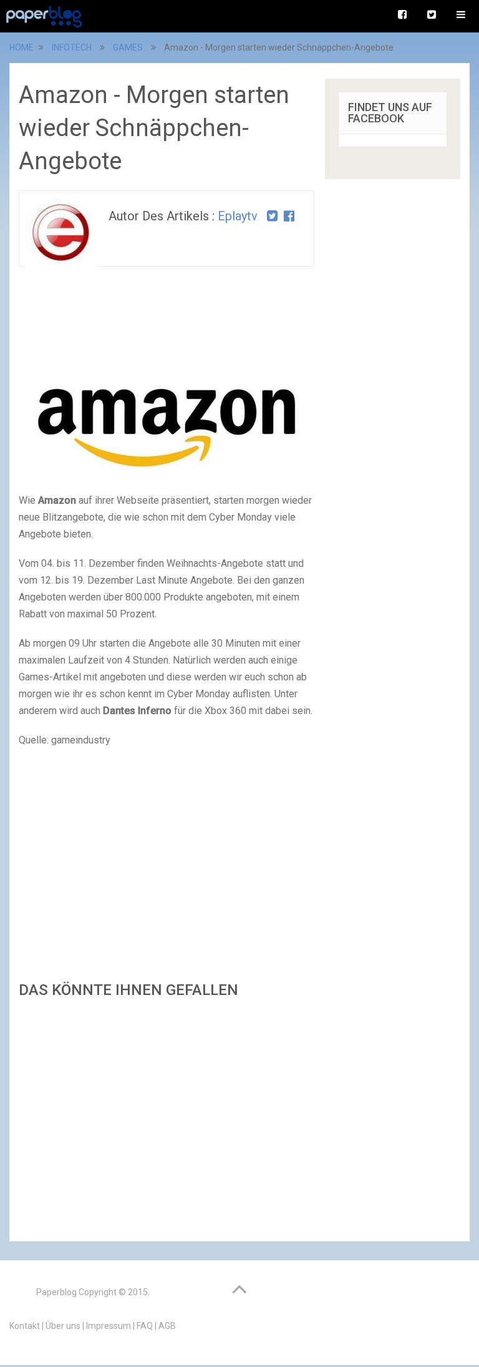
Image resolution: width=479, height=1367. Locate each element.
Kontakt (24, 1326)
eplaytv (238, 215)
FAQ (145, 1326)
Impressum (108, 1326)
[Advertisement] (166, 1116)
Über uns (63, 1326)
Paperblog (56, 1292)
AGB (167, 1326)
